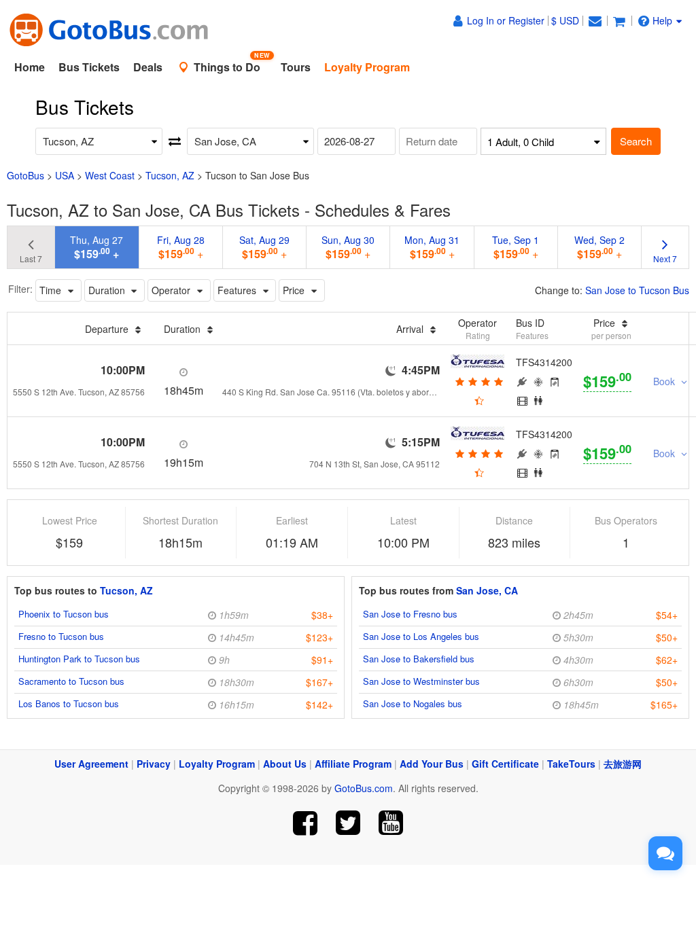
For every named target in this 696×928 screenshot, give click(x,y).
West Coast (110, 175)
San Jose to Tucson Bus (637, 290)
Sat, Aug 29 (264, 247)
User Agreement (91, 763)
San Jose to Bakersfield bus (418, 658)
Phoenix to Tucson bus (63, 613)
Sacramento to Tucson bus (71, 681)
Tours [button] (296, 67)
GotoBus (25, 175)
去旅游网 (623, 763)
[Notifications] (595, 20)
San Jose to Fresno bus (410, 613)
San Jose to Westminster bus (421, 681)
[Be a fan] (305, 823)
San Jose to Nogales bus (412, 703)
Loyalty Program (217, 763)
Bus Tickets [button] (89, 67)
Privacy (154, 763)
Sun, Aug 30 (348, 247)
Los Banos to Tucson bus (68, 703)
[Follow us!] (348, 823)
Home (29, 67)
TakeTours (571, 763)
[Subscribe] (390, 823)
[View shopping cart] (619, 20)
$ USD (565, 20)
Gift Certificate (505, 763)
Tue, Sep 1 (515, 247)
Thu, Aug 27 (96, 247)
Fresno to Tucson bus (61, 636)
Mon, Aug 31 (431, 247)
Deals (147, 67)
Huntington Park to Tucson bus (79, 658)
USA (64, 175)
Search (636, 141)
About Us (285, 763)
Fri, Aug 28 (181, 247)
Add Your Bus (432, 763)
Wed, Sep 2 (599, 247)
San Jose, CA (487, 590)
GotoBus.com (363, 788)
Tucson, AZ (169, 175)
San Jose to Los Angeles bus (421, 636)
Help (662, 20)
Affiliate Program (353, 763)
